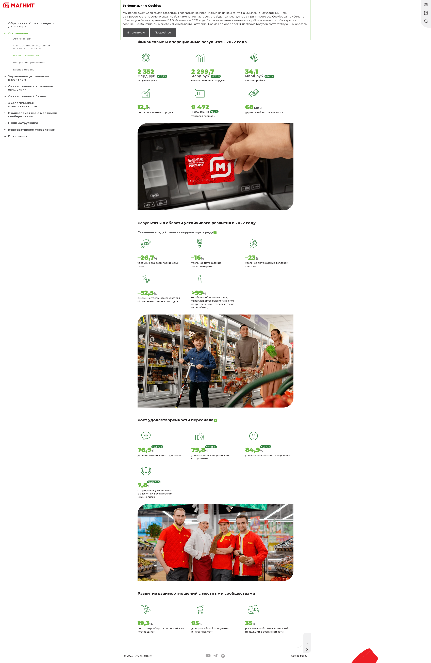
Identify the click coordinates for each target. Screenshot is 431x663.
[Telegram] (215, 655)
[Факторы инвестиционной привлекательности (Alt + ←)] (307, 642)
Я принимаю (136, 32)
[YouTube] (208, 655)
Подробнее (163, 32)
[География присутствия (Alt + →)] (307, 649)
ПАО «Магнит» (143, 655)
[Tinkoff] (223, 655)
